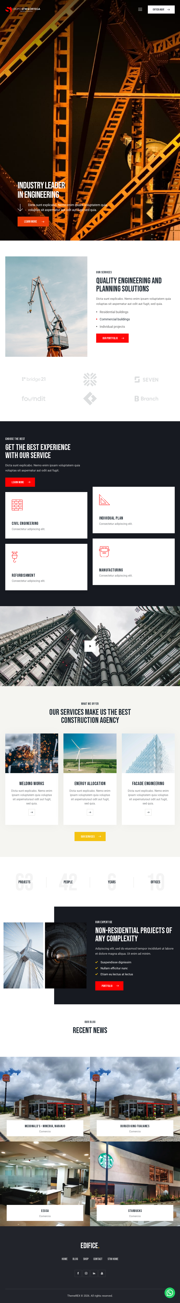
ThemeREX (73, 1295)
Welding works (31, 783)
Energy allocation (90, 783)
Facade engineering (148, 783)
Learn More (30, 221)
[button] (170, 1293)
